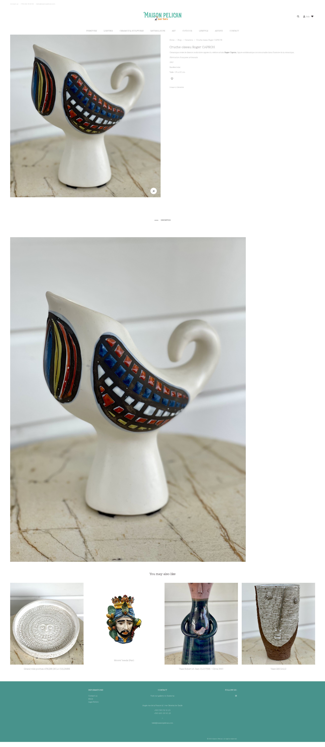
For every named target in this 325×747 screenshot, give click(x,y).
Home (171, 40)
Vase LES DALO (278, 669)
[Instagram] (236, 696)
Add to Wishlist (172, 79)
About (90, 699)
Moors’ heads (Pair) (124, 660)
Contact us (92, 696)
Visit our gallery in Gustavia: (162, 696)
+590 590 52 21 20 (162, 710)
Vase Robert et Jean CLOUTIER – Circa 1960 (201, 669)
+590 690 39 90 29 (162, 713)
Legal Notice (93, 702)
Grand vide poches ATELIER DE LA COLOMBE (47, 669)
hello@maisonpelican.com (162, 723)
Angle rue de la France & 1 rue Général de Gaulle (162, 705)
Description (166, 220)
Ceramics (189, 40)
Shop (179, 40)
